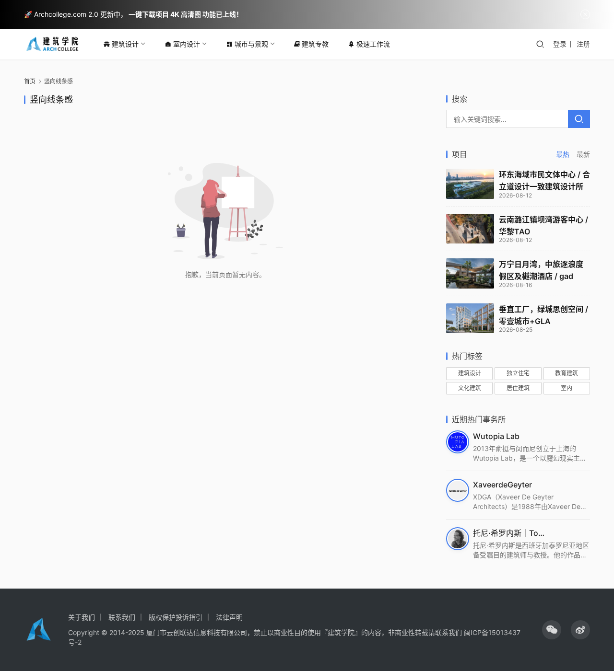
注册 (583, 44)
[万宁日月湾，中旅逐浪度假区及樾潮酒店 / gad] (470, 273)
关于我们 (81, 617)
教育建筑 (566, 373)
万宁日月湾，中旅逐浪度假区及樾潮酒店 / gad (541, 270)
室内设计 (186, 44)
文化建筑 (469, 388)
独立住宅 (518, 373)
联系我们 (121, 617)
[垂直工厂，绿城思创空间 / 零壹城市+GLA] (470, 318)
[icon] (551, 629)
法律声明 (229, 617)
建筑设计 (125, 44)
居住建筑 (518, 388)
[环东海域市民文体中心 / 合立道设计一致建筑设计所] (470, 184)
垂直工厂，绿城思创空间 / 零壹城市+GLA (543, 315)
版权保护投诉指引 (175, 617)
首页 (29, 81)
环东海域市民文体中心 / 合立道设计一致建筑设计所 (544, 180)
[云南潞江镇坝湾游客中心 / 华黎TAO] (470, 229)
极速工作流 (373, 44)
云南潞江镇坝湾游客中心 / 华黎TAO (543, 225)
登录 (560, 44)
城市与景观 (251, 44)
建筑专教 (315, 44)
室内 (566, 388)
